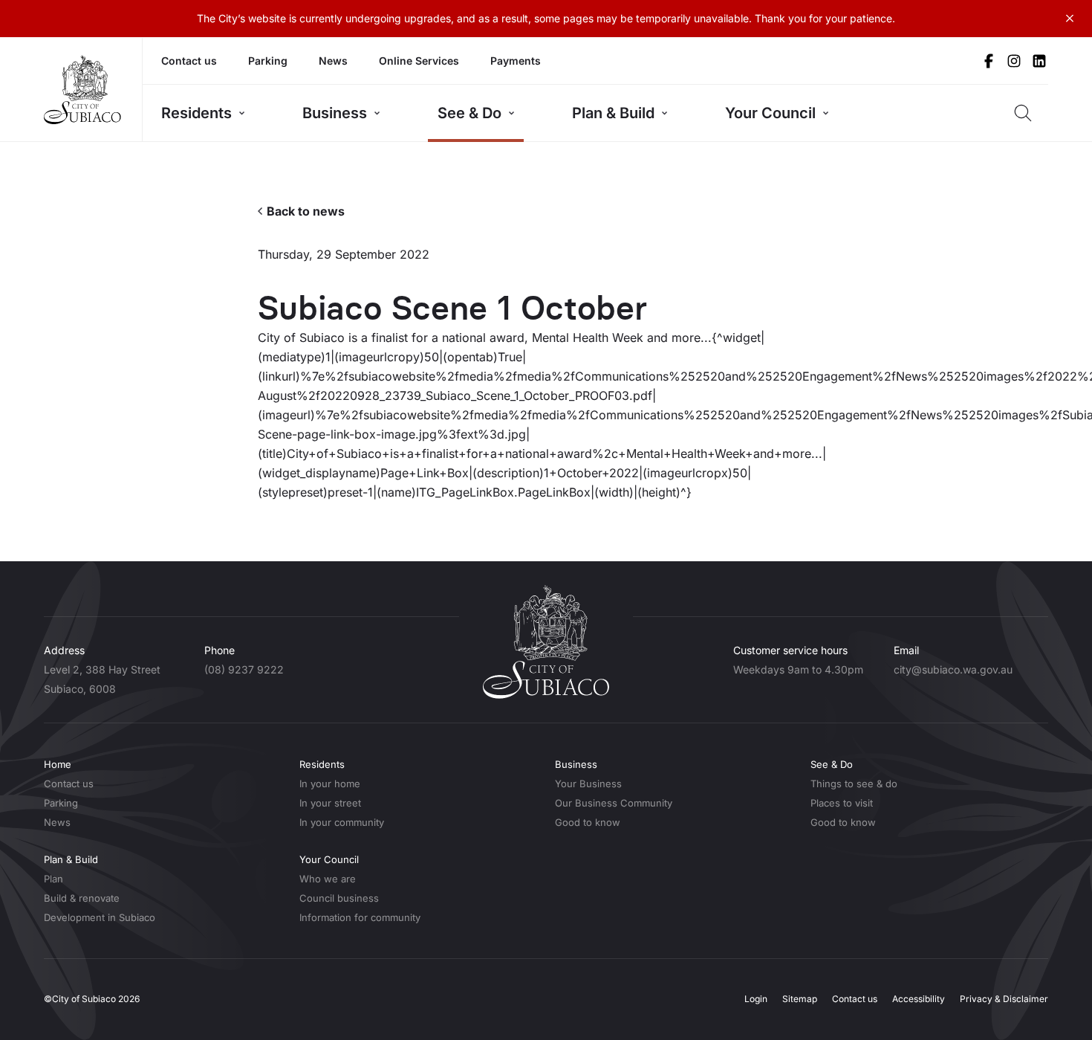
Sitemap (799, 998)
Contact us (189, 60)
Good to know (587, 822)
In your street (330, 803)
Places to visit (841, 803)
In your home (329, 783)
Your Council (770, 113)
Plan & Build (613, 113)
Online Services (419, 60)
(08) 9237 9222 (244, 669)
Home (57, 764)
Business (334, 113)
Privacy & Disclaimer (1004, 998)
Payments (515, 60)
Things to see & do (853, 783)
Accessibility (918, 998)
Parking (267, 60)
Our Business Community (613, 803)
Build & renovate (82, 898)
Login (755, 998)
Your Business (588, 783)
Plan (53, 879)
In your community (341, 822)
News (333, 60)
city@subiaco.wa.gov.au (953, 669)
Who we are (327, 879)
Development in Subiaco (99, 917)
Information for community (359, 917)
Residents (196, 113)
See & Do (469, 113)
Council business (339, 898)
